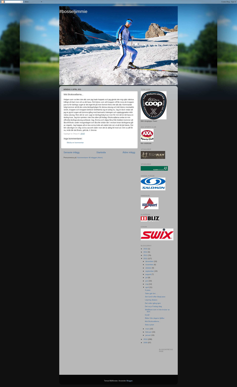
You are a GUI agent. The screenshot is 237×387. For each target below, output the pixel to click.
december (149, 261)
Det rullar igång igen (153, 303)
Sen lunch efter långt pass (155, 297)
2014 (145, 252)
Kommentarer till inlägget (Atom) (90, 158)
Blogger (129, 381)
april (147, 287)
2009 (145, 343)
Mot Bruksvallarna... (152, 321)
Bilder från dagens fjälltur (154, 318)
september (149, 271)
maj (147, 284)
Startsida (101, 152)
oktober (148, 268)
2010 (145, 339)
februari (148, 332)
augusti (148, 274)
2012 (145, 255)
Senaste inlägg (71, 152)
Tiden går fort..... (151, 293)
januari (148, 335)
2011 (145, 258)
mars (147, 329)
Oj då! (147, 315)
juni (147, 281)
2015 (145, 249)
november (149, 265)
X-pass (147, 290)
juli (146, 277)
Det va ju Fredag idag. (153, 306)
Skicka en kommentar (75, 143)
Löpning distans (151, 300)
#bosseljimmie (73, 11)
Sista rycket (149, 325)
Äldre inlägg (129, 152)
